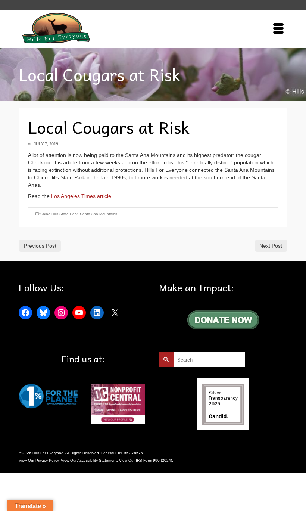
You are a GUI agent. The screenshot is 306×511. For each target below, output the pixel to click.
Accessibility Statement (97, 460)
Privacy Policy (47, 460)
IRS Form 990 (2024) (154, 460)
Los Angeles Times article (81, 196)
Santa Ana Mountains (98, 214)
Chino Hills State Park (59, 214)
